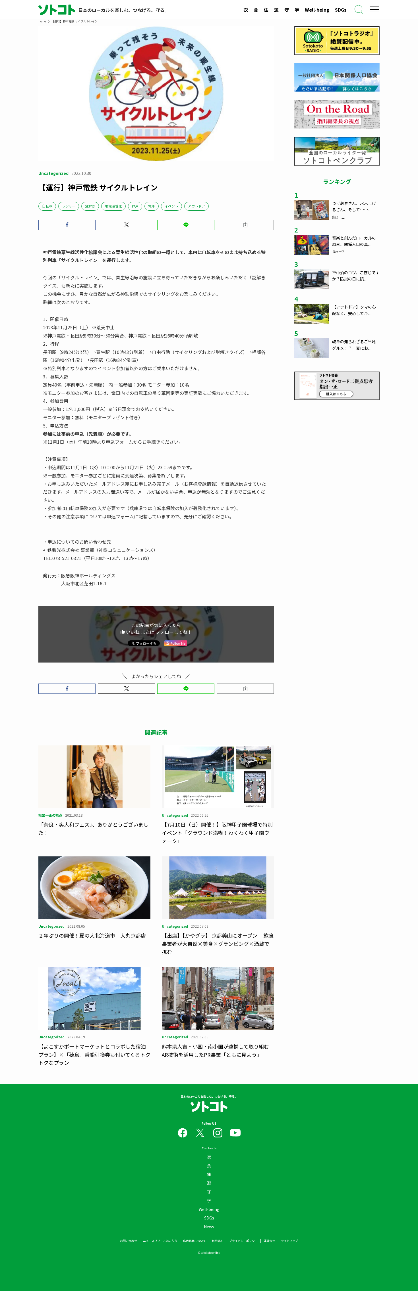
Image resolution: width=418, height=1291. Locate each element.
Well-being (317, 9)
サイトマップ (289, 1240)
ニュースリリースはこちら (160, 1240)
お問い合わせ (128, 1240)
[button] (67, 225)
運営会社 (269, 1240)
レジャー (68, 206)
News (209, 1226)
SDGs (340, 9)
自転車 (47, 206)
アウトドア (196, 206)
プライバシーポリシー (243, 1240)
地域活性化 (113, 206)
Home (42, 21)
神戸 (135, 206)
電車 (151, 206)
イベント (171, 206)
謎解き (90, 206)
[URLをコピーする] (245, 225)
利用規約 (217, 1240)
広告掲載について (194, 1240)
